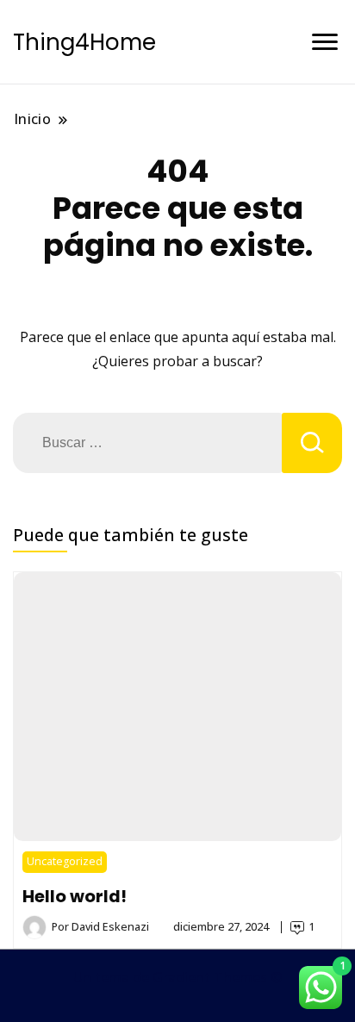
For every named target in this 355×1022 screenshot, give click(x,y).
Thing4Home (84, 42)
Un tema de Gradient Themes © (178, 977)
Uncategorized (65, 861)
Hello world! (74, 896)
